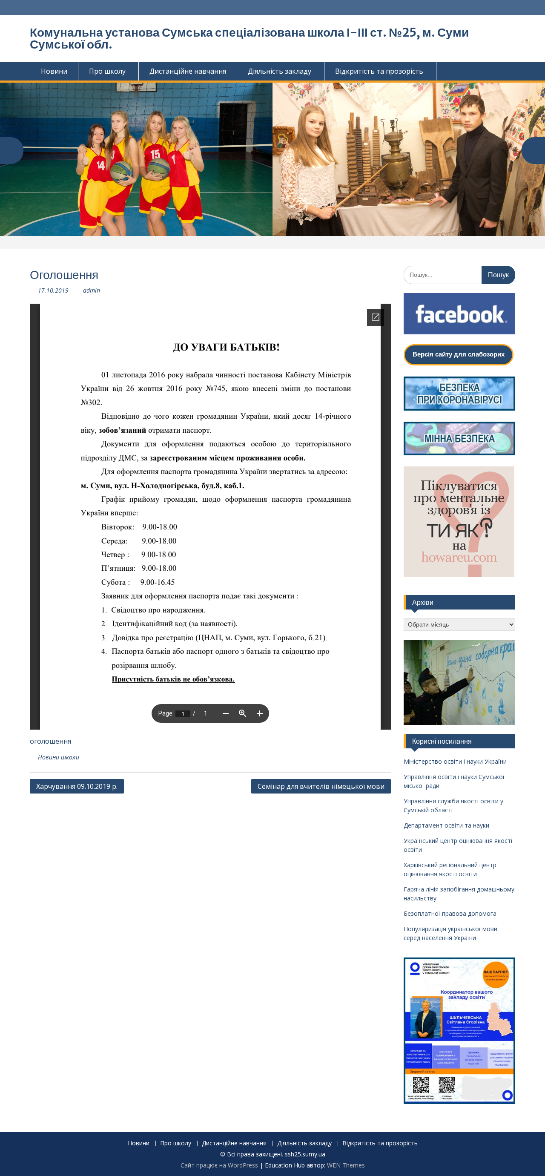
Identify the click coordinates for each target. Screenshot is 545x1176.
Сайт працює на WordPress (219, 1165)
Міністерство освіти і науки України (455, 762)
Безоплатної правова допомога (450, 914)
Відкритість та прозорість (379, 71)
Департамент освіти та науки (446, 826)
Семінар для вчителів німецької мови (321, 786)
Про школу (107, 71)
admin (91, 290)
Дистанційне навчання (187, 71)
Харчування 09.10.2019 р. (77, 786)
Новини (54, 71)
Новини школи (58, 757)
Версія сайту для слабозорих (459, 354)
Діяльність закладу (279, 71)
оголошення (50, 741)
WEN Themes (346, 1165)
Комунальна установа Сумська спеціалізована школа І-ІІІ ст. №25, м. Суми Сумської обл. (249, 38)
